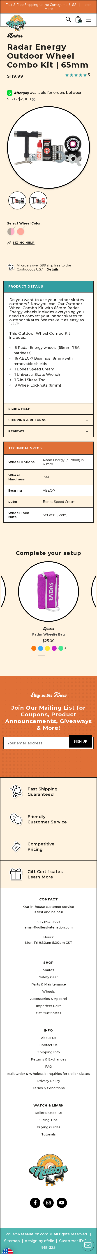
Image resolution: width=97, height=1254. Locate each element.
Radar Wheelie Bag (48, 634)
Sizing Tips (48, 1120)
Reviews (16, 431)
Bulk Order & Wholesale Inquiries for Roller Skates (48, 1074)
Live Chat (88, 1245)
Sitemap (12, 1241)
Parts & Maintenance (48, 984)
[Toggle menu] (88, 19)
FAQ (48, 1067)
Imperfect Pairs (48, 1006)
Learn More (40, 877)
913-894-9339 (48, 922)
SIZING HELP (19, 409)
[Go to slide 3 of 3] (55, 658)
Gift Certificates (48, 1013)
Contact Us (48, 1045)
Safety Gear (48, 977)
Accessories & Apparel (48, 999)
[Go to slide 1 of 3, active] (41, 658)
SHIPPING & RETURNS (27, 420)
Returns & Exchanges (48, 1059)
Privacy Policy (48, 1081)
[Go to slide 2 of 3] (48, 658)
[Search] (68, 19)
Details (52, 269)
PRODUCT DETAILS (25, 286)
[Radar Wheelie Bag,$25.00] (48, 591)
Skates (48, 970)
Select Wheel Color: (24, 223)
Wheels (48, 992)
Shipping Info (48, 1052)
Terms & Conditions (48, 1088)
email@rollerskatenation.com (49, 927)
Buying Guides (48, 1127)
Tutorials (48, 1134)
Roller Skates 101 (48, 1113)
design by (34, 1241)
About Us (48, 1038)
